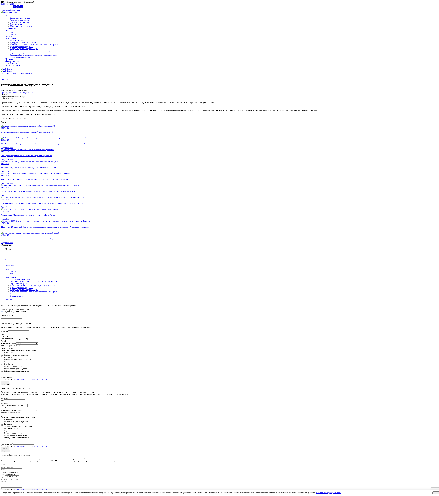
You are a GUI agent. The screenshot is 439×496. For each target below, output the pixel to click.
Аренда (8, 30)
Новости (8, 36)
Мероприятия (10, 28)
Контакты (9, 59)
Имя (2, 334)
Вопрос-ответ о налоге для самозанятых (16, 73)
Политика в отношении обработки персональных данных (32, 51)
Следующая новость (26, 93)
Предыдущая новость (9, 93)
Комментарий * (7, 377)
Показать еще (6, 245)
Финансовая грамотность (20, 57)
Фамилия (4, 331)
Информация (10, 38)
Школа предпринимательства (21, 26)
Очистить (5, 382)
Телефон (4, 346)
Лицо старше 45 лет (11, 362)
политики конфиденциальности (328, 493)
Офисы (13, 34)
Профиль (13, 63)
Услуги (8, 16)
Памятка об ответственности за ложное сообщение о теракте (34, 45)
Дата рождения (7, 339)
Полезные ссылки (17, 40)
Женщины (7, 357)
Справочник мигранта (19, 53)
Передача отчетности (18, 24)
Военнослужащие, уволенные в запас (18, 359)
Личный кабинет (12, 61)
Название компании (9, 348)
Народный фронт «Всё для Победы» (24, 49)
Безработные (8, 364)
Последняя (9, 265)
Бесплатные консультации (20, 18)
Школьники (8, 353)
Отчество (4, 336)
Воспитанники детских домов (15, 369)
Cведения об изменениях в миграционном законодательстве (33, 55)
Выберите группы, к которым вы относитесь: (18, 350)
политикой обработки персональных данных (30, 379)
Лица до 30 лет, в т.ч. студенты (15, 355)
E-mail (3, 341)
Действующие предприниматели (16, 371)
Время (3, 477)
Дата (3, 474)
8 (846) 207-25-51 (7, 4)
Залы (12, 32)
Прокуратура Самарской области (23, 43)
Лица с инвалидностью (12, 366)
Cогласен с (25, 379)
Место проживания (8, 343)
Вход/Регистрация (12, 65)
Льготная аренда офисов (19, 20)
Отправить (5, 384)
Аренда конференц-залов (20, 22)
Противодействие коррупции (21, 47)
